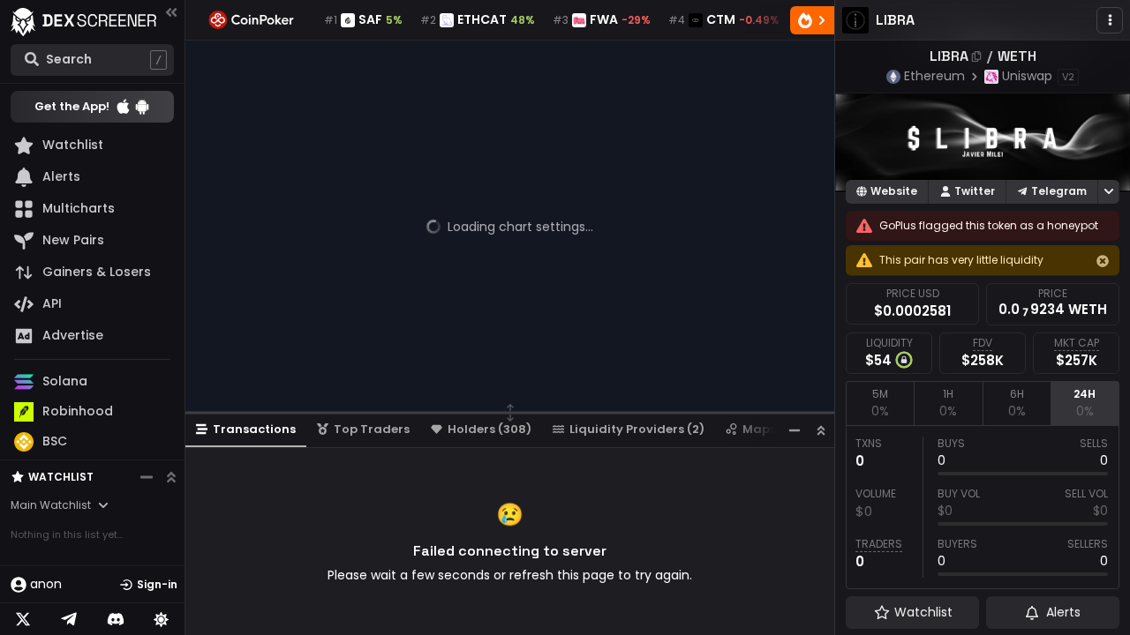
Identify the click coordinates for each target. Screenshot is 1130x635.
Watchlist (61, 476)
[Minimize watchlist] (146, 477)
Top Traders (372, 429)
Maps (759, 429)
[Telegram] (69, 619)
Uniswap (1027, 76)
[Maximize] (821, 430)
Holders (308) (489, 429)
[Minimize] (794, 430)
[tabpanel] (982, 507)
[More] (1109, 20)
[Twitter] (23, 619)
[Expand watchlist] (171, 477)
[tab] (880, 403)
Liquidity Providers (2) (636, 429)
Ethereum (934, 76)
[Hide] (1102, 261)
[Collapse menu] (171, 12)
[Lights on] (162, 619)
